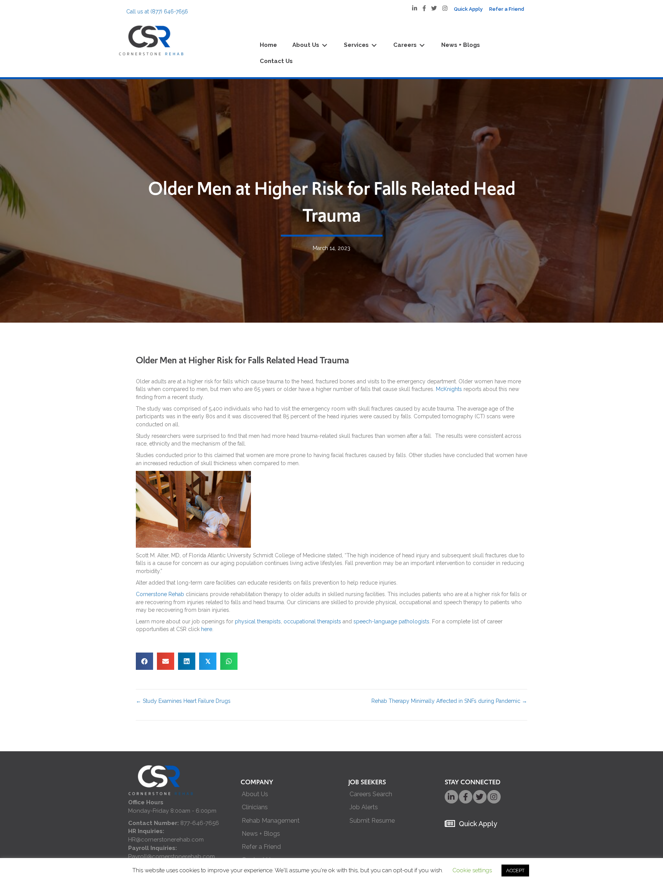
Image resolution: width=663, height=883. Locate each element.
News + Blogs (261, 833)
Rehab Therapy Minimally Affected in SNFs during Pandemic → (449, 701)
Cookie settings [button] (472, 870)
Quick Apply (478, 824)
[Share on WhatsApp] (228, 661)
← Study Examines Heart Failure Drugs (183, 701)
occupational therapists (312, 621)
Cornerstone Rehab (160, 594)
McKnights (449, 389)
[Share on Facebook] (144, 661)
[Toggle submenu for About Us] (324, 45)
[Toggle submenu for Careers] (422, 45)
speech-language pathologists (391, 621)
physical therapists (258, 621)
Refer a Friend (261, 846)
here (206, 629)
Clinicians (255, 807)
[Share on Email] (165, 661)
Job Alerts (364, 807)
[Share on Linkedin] (186, 661)
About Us (255, 794)
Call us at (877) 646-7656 (157, 11)
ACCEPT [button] (515, 870)
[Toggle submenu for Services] (374, 45)
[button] (451, 796)
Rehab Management (271, 820)
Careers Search (371, 794)
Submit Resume (372, 820)
